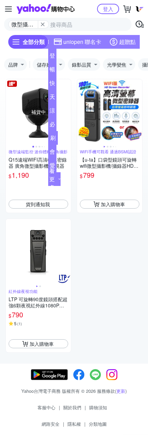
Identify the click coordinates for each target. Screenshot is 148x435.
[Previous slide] (10, 111)
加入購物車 (113, 204)
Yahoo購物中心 (46, 9)
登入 (108, 8)
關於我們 (72, 407)
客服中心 (46, 407)
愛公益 (52, 166)
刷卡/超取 (53, 139)
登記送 (52, 56)
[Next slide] (66, 111)
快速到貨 (52, 84)
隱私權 (74, 424)
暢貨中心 (52, 70)
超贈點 (127, 42)
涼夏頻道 (52, 111)
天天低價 (52, 98)
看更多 (52, 179)
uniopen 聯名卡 (82, 42)
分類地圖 (98, 424)
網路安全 (51, 424)
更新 (120, 391)
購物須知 (98, 407)
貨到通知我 (38, 204)
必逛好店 (52, 125)
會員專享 (52, 153)
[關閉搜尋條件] (43, 24)
